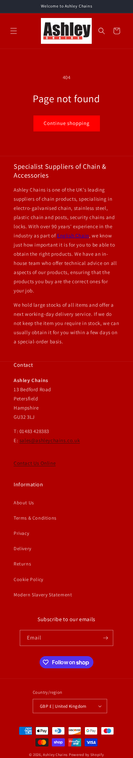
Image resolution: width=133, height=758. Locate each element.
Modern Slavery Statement (43, 595)
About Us (24, 503)
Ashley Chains (55, 754)
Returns (22, 564)
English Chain (73, 235)
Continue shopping (67, 123)
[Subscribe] (105, 638)
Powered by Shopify (86, 754)
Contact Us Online (35, 463)
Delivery (22, 548)
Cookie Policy (28, 579)
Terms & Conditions (35, 518)
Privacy (21, 533)
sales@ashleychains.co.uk (49, 440)
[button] (13, 30)
